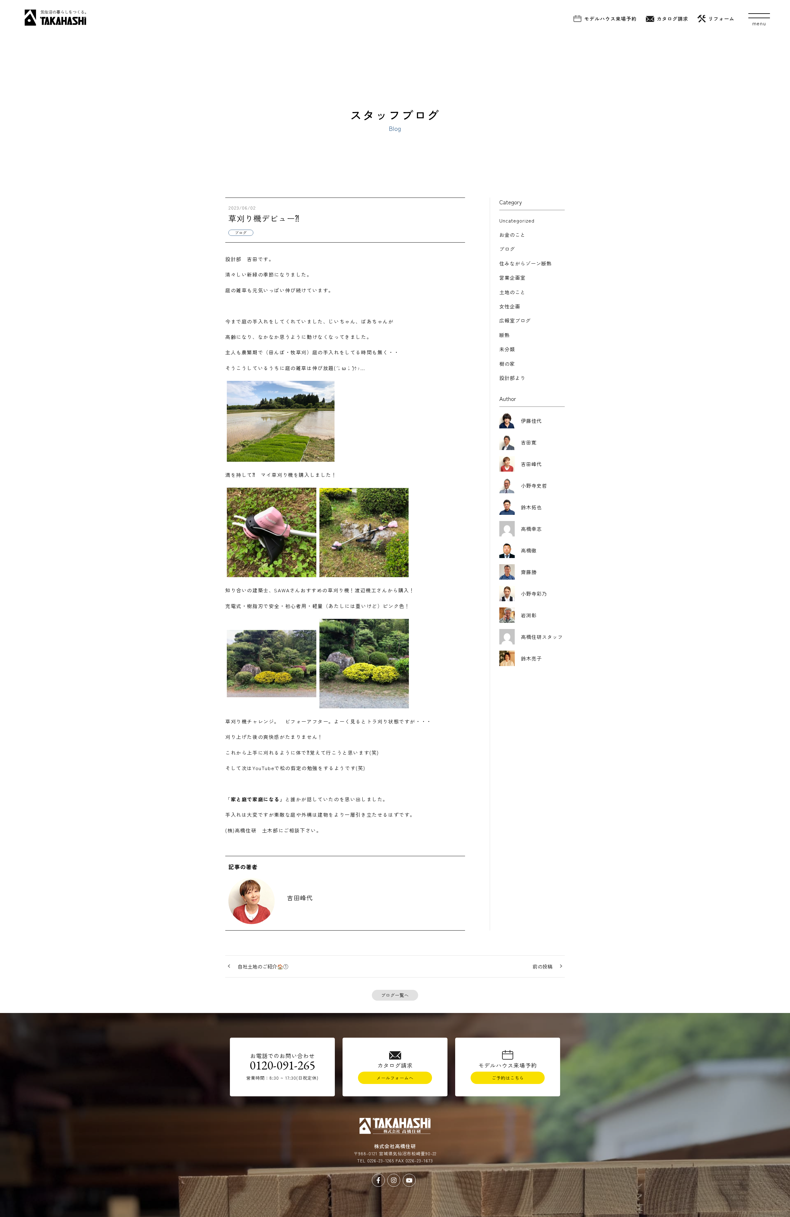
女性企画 (509, 306)
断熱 (504, 335)
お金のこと (512, 234)
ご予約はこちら (508, 1078)
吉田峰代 (300, 897)
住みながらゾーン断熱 (525, 263)
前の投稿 (542, 966)
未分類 (507, 349)
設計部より (512, 377)
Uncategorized (516, 220)
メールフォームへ (395, 1078)
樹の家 (507, 363)
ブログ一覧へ (395, 995)
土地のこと (512, 292)
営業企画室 (512, 277)
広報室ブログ (515, 320)
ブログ (507, 248)
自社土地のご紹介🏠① (263, 966)
